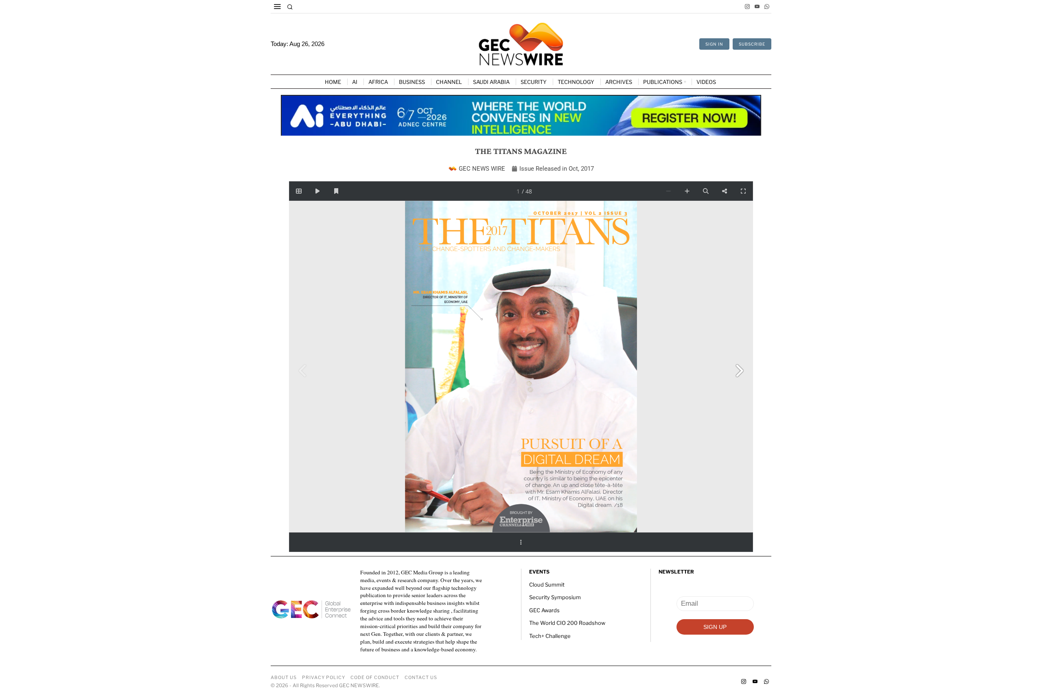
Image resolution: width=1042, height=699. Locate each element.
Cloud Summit (547, 584)
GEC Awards (544, 610)
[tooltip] (747, 6)
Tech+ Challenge (550, 636)
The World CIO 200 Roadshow (567, 623)
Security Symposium (555, 597)
